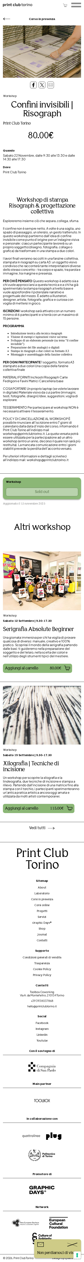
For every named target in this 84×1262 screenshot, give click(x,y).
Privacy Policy (42, 975)
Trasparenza (42, 963)
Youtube (42, 1040)
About (42, 887)
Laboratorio (42, 893)
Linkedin (42, 1035)
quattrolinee (73, 1258)
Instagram (42, 1029)
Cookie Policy (42, 969)
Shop (42, 928)
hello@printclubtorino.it (42, 1006)
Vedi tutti (37, 828)
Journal (42, 934)
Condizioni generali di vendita (42, 957)
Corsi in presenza (42, 899)
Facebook (42, 1023)
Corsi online (42, 905)
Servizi (42, 917)
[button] (37, 668)
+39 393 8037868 (42, 1000)
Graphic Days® (42, 923)
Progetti (42, 911)
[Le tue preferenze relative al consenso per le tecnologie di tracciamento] (77, 1255)
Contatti (42, 940)
